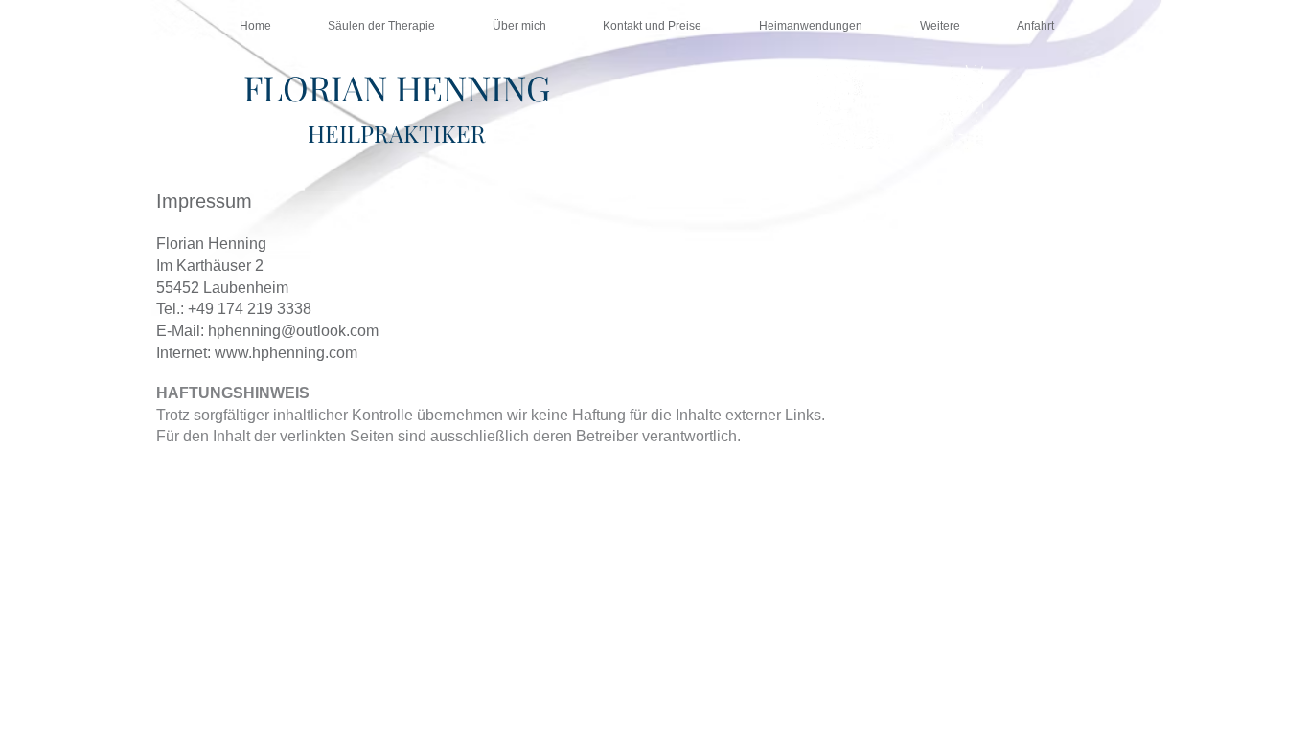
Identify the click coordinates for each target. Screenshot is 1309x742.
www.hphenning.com (286, 353)
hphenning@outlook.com (293, 331)
